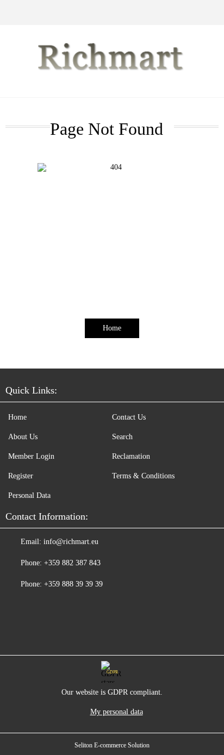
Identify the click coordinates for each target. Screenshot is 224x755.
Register (20, 476)
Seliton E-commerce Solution (112, 745)
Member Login (31, 456)
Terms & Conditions (143, 476)
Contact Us (129, 417)
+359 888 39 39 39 (73, 584)
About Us (23, 437)
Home (112, 328)
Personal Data (29, 495)
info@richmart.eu (70, 542)
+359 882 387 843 (72, 563)
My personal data (116, 712)
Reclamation (131, 456)
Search (122, 437)
